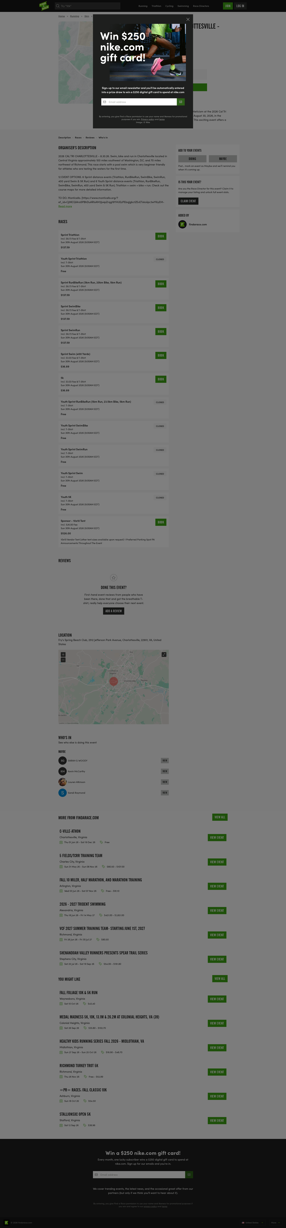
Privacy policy (147, 119)
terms (162, 119)
